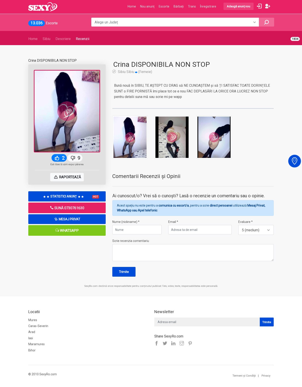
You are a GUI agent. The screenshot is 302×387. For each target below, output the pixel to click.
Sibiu (46, 39)
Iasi (30, 338)
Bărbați (179, 6)
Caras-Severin (38, 326)
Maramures (36, 344)
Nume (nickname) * (126, 222)
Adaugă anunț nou (238, 6)
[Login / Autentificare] (259, 6)
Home (33, 39)
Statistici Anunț (74, 196)
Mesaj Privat (69, 219)
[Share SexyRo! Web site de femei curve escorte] (157, 343)
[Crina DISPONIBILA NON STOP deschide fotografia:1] (130, 137)
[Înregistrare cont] (267, 6)
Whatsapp (69, 230)
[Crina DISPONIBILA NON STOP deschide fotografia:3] (214, 137)
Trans (192, 6)
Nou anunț (147, 6)
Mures (32, 320)
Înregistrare (208, 6)
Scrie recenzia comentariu (130, 241)
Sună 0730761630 (69, 208)
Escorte (164, 6)
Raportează (69, 177)
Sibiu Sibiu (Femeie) (134, 72)
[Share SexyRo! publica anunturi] (166, 343)
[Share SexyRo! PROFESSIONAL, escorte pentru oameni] (174, 343)
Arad (31, 332)
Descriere (63, 39)
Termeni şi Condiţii (244, 375)
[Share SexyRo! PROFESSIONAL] (183, 343)
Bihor (32, 350)
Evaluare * (245, 222)
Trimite (124, 272)
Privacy (266, 375)
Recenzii (82, 39)
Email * (173, 222)
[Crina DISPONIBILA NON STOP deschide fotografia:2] (172, 137)
